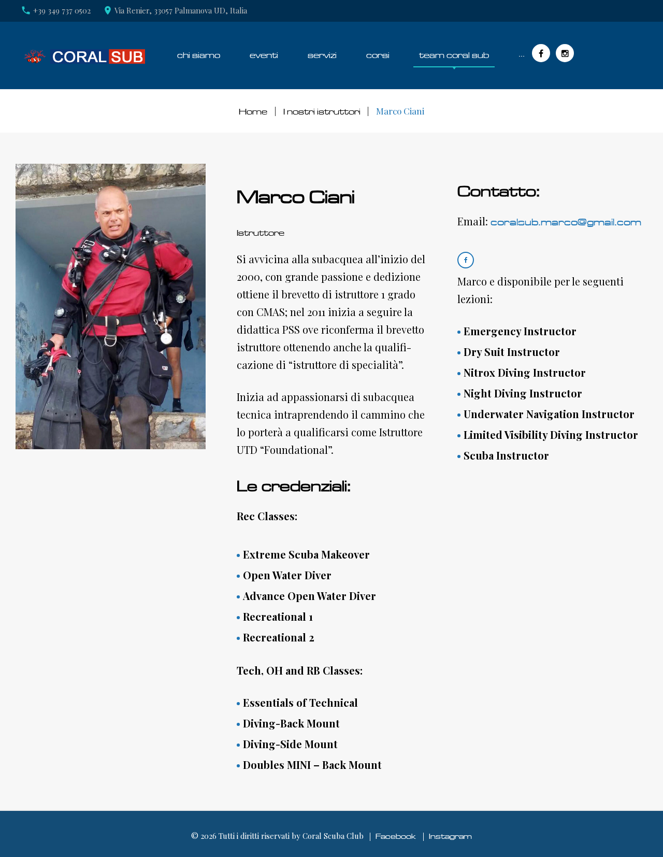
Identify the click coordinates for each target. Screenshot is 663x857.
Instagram (450, 836)
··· (521, 55)
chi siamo (198, 55)
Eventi (264, 55)
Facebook (396, 836)
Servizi (322, 55)
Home (253, 111)
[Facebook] (541, 53)
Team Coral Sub (454, 55)
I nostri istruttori (322, 111)
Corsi (378, 55)
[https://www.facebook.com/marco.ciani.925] (465, 260)
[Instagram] (565, 53)
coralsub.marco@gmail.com (566, 222)
